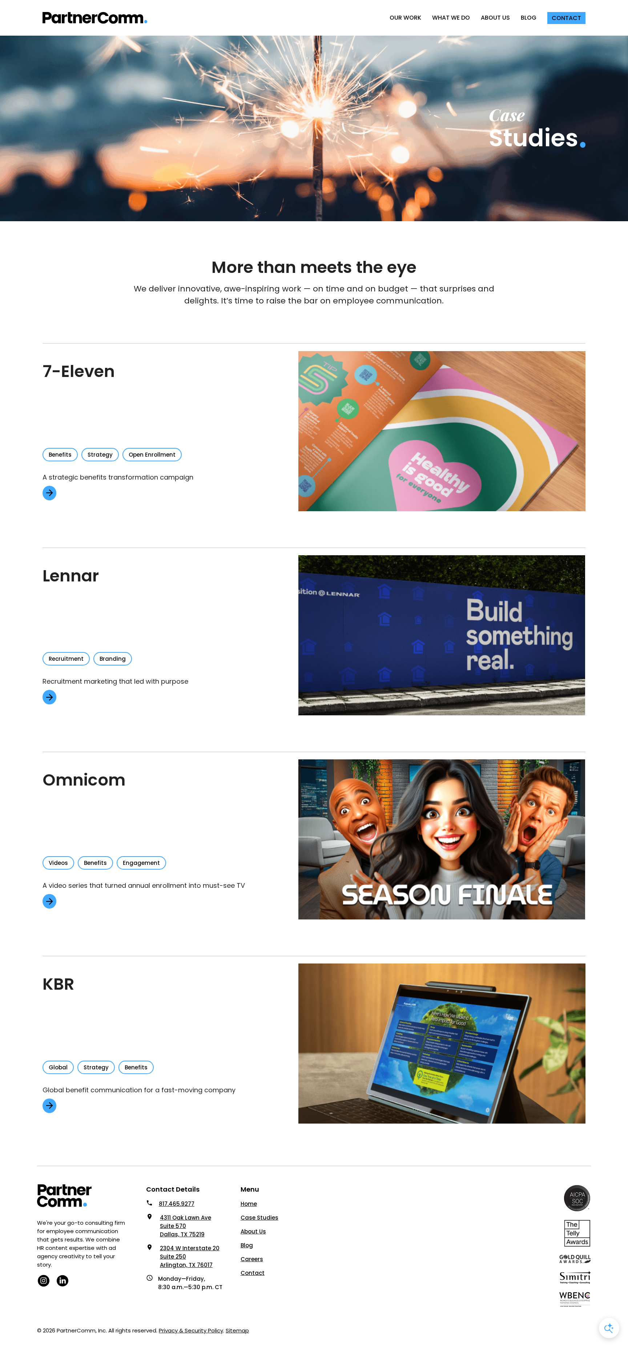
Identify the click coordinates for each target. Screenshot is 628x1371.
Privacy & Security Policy (191, 1330)
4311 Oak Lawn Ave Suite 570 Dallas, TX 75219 (185, 1226)
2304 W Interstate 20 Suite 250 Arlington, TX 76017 (190, 1256)
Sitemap (237, 1330)
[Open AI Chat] (609, 1328)
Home (249, 1204)
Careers (252, 1259)
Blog (247, 1245)
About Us (253, 1231)
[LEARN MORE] (49, 493)
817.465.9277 (176, 1204)
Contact (253, 1273)
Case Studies (259, 1217)
